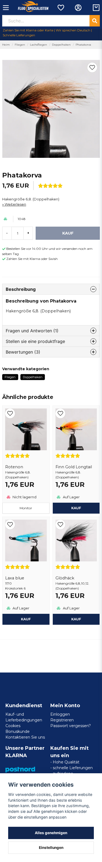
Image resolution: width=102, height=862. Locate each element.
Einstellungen (51, 847)
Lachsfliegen (38, 44)
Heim (6, 44)
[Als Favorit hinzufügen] (60, 7)
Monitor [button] (26, 508)
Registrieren (62, 720)
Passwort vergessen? (70, 725)
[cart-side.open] (96, 7)
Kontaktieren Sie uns (25, 737)
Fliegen (20, 44)
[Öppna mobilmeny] (6, 7)
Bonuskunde (17, 731)
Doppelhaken (61, 44)
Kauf (26, 619)
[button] (92, 67)
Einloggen (60, 714)
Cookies (12, 725)
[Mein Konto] (78, 7)
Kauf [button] (76, 508)
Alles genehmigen (51, 833)
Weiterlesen (15, 204)
